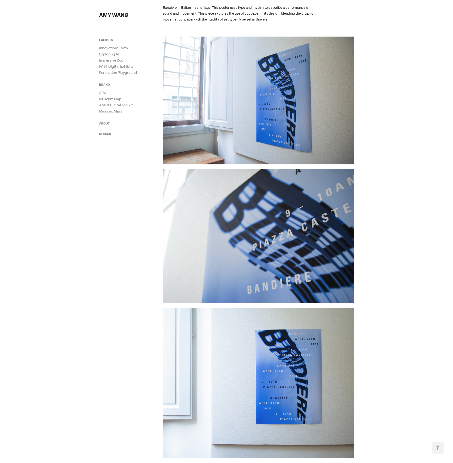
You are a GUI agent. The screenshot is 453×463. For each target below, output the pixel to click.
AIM (102, 93)
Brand (104, 85)
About (104, 123)
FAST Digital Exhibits (116, 66)
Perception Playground (118, 73)
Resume (105, 134)
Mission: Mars (110, 111)
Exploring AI (109, 54)
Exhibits (106, 40)
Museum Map (110, 99)
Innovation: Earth (113, 48)
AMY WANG (114, 15)
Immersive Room (112, 60)
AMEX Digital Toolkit (116, 105)
